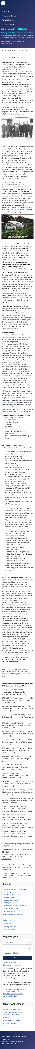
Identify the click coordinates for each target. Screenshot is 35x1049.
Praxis (4, 12)
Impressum (7, 924)
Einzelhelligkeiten (9, 897)
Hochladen (7, 892)
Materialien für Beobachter (12, 915)
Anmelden (17, 958)
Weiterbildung (7, 20)
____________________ (9, 918)
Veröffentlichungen (9, 16)
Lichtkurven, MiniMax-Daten (13, 895)
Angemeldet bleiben (12, 953)
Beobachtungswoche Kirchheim (12, 41)
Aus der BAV (7, 24)
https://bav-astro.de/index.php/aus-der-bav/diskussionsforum (13, 994)
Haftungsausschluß (10, 927)
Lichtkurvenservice (9, 912)
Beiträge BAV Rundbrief (11, 900)
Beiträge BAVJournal (10, 903)
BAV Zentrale (6, 859)
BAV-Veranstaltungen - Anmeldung (15, 889)
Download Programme (11, 908)
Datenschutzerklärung (11, 930)
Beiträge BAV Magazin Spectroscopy (15, 905)
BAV (4, 8)
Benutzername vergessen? (12, 965)
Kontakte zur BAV (9, 921)
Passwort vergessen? (10, 963)
